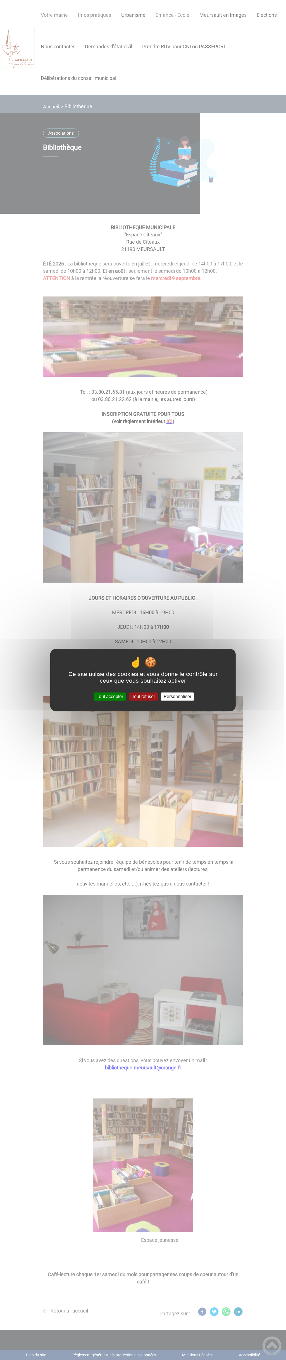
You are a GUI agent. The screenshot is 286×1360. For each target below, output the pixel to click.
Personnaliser (177, 696)
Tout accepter (110, 696)
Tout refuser (143, 696)
